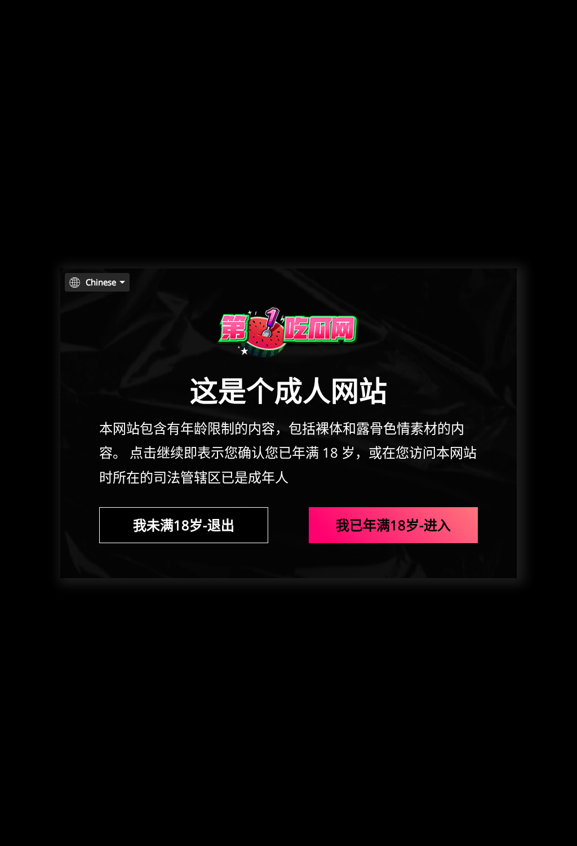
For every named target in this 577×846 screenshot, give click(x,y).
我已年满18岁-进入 (393, 525)
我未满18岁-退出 (183, 525)
